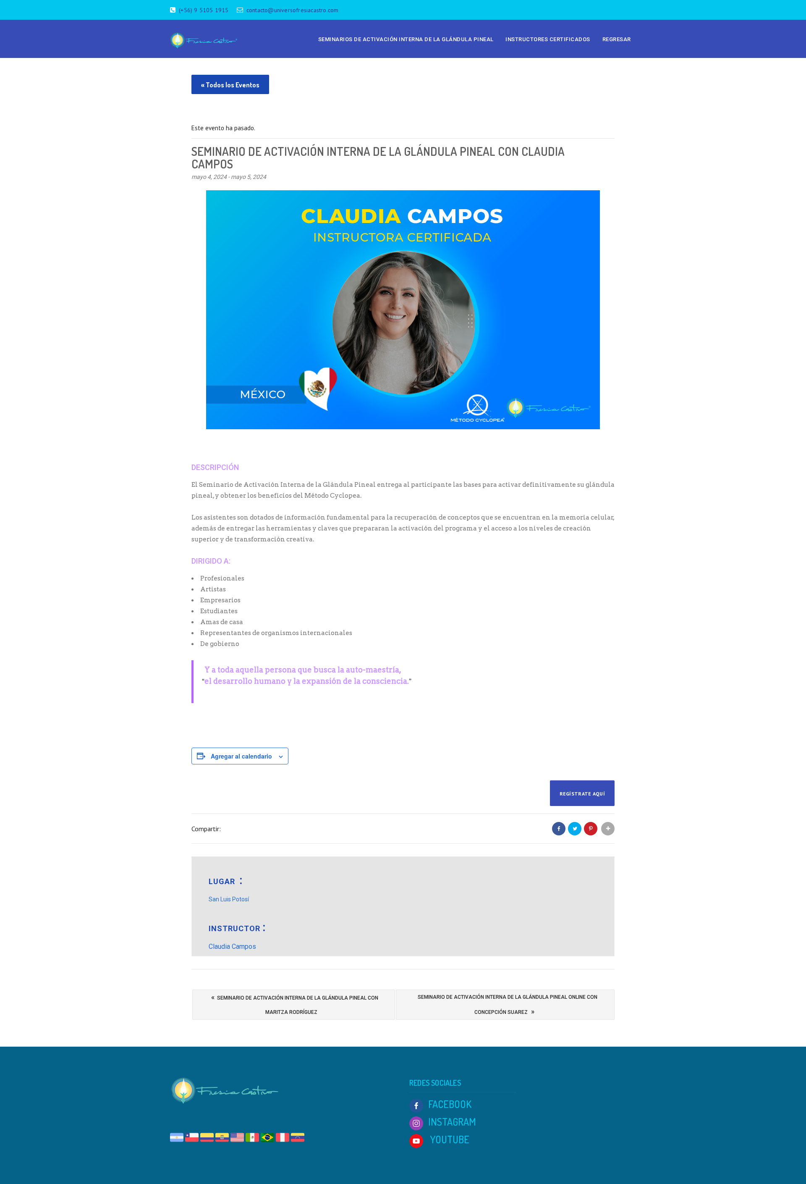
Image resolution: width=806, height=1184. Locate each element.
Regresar (616, 39)
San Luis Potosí (229, 899)
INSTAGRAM (452, 1121)
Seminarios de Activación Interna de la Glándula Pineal (406, 39)
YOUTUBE (448, 1139)
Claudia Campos (232, 946)
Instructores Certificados (547, 39)
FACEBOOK (449, 1103)
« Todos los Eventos (230, 85)
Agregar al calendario (241, 756)
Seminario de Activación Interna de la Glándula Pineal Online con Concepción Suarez (507, 1005)
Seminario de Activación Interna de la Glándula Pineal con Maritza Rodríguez (294, 1004)
